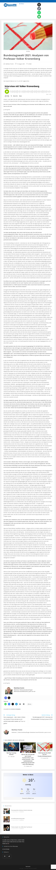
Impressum (28, 866)
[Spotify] (39, 16)
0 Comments (21, 811)
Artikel (29, 64)
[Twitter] (9, 698)
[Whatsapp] (39, 12)
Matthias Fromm (9, 64)
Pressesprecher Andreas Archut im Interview (21, 810)
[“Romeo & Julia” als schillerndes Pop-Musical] (7, 828)
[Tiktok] (39, 8)
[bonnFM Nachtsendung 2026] (7, 819)
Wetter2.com (31, 798)
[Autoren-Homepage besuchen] (6, 731)
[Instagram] (39, 4)
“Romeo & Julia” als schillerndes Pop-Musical (21, 827)
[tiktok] (9, 856)
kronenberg (18, 709)
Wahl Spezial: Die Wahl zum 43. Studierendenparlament (44, 754)
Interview (13, 709)
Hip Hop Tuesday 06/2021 (11, 753)
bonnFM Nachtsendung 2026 (17, 818)
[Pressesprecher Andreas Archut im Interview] (7, 811)
